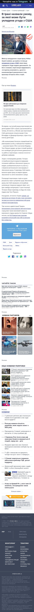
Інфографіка (17, 497)
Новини (6, 412)
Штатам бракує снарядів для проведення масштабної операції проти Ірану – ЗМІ (15, 306)
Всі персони (10, 564)
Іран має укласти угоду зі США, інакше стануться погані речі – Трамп (16, 287)
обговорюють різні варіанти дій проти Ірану (16, 208)
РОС (30, 5)
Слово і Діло (6, 10)
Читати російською (8, 31)
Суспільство (25, 564)
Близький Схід (7, 245)
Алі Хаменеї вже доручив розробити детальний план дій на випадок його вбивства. (16, 218)
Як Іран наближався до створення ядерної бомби (15, 104)
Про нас (22, 532)
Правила (23, 537)
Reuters (13, 85)
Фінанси (23, 566)
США (4, 242)
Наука (22, 553)
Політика (23, 560)
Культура (23, 551)
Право (22, 562)
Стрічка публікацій (18, 10)
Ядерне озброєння (21, 242)
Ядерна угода (7, 249)
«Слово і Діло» (14, 521)
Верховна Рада (10, 551)
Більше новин (16, 491)
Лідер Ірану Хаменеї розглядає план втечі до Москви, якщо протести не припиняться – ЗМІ (17, 301)
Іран (10, 242)
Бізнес (22, 547)
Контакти (23, 534)
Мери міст (9, 562)
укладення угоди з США (10, 63)
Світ (27, 10)
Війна (17, 245)
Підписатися (17, 234)
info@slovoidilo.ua (17, 573)
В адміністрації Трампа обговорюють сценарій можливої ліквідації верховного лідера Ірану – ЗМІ (15, 293)
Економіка (24, 549)
